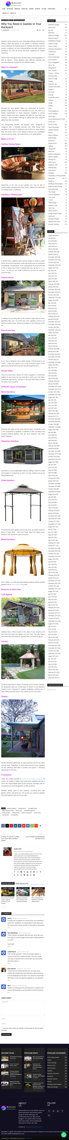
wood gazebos (14, 814)
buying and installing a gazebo (32, 779)
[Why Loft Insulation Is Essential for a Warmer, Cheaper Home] (38, 891)
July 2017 (51, 529)
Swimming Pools (53, 189)
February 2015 (52, 607)
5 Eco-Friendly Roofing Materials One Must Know (35, 837)
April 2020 (51, 440)
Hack (49, 108)
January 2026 (52, 254)
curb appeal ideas (32, 808)
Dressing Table (52, 76)
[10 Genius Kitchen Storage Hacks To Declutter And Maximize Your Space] (4, 1073)
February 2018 (52, 510)
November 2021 (53, 389)
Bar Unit (50, 30)
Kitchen (44, 8)
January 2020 (52, 448)
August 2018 (52, 494)
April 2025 (51, 278)
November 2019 (53, 454)
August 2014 (52, 624)
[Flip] (24, 826)
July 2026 (51, 238)
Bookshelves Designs (54, 41)
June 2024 (51, 305)
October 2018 (52, 489)
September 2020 (53, 427)
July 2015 (51, 594)
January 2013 (52, 675)
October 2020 (52, 424)
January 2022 (52, 384)
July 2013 (51, 659)
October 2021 (52, 392)
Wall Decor (51, 216)
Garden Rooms (51, 690)
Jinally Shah (6, 30)
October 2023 (52, 327)
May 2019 (51, 470)
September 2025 (53, 265)
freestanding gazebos (29, 810)
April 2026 (51, 246)
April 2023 (51, 343)
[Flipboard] (21, 872)
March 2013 (51, 669)
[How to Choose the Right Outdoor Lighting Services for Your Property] (7, 891)
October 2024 (52, 295)
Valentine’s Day (52, 205)
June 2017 (51, 532)
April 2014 (51, 634)
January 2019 (52, 481)
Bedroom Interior (53, 38)
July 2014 (51, 626)
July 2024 (51, 303)
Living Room (51, 8)
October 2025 (52, 262)
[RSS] (15, 875)
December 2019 (53, 451)
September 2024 (53, 297)
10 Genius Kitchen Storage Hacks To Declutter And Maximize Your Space (16, 1074)
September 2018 (53, 491)
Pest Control (52, 170)
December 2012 (53, 678)
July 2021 (51, 400)
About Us (13, 13)
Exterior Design (10, 17)
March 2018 (51, 508)
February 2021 (52, 413)
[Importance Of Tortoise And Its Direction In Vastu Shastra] (27, 1065)
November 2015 (53, 583)
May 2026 (51, 243)
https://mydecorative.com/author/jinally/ (23, 851)
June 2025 (51, 273)
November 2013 (53, 648)
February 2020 (52, 446)
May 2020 (51, 438)
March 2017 (51, 540)
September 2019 (53, 459)
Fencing (50, 81)
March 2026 (51, 249)
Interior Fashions (53, 135)
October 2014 (52, 618)
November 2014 (53, 616)
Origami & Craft (53, 165)
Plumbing (51, 173)
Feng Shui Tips (52, 84)
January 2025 (52, 287)
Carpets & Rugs (52, 43)
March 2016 (51, 572)
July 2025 (51, 270)
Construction (52, 51)
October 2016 (52, 553)
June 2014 (51, 629)
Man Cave (51, 151)
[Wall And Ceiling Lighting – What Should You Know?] (27, 1076)
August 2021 (52, 397)
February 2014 (52, 640)
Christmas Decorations (55, 49)
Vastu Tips (51, 208)
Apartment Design (53, 25)
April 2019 (51, 473)
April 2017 (51, 537)
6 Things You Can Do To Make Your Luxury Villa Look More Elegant (10, 838)
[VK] (28, 826)
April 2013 (51, 667)
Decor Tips (51, 65)
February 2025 (52, 284)
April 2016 (51, 570)
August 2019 (52, 462)
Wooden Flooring (53, 224)
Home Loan (51, 122)
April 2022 (51, 376)
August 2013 (52, 656)
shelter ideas (37, 812)
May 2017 (51, 535)
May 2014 (51, 632)
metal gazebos (16, 584)
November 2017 (53, 518)
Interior (37, 8)
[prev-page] (2, 907)
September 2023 (53, 330)
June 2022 (51, 370)
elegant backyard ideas (8, 810)
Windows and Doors (54, 221)
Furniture (24, 8)
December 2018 (53, 483)
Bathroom (10, 8)
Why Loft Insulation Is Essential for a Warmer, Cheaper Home (37, 899)
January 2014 (52, 642)
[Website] (31, 875)
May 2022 (51, 373)
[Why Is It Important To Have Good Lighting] (27, 1058)
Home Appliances (53, 111)
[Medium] (34, 872)
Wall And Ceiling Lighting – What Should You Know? (38, 1076)
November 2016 (53, 551)
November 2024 (53, 292)
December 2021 (53, 386)
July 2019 (51, 465)
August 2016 (52, 559)
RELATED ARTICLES (8, 883)
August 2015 (52, 591)
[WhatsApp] (32, 826)
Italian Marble (52, 138)
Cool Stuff (51, 54)
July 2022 (51, 367)
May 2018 (51, 502)
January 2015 (52, 610)
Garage (50, 103)
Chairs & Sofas (52, 46)
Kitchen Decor (52, 143)
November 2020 (53, 421)
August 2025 (52, 268)
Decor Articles (52, 60)
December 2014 (53, 613)
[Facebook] (3, 826)
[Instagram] (24, 872)
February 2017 (52, 543)
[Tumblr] (19, 826)
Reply (9, 927)
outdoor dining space (26, 812)
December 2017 (53, 516)
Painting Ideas (52, 167)
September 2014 (53, 621)
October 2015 (52, 586)
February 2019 (52, 478)
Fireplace (51, 89)
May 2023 (51, 341)
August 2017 (52, 527)
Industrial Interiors (53, 130)
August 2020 (52, 429)
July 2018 (51, 497)
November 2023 (53, 324)
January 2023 (52, 351)
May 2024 (51, 308)
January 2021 (52, 416)
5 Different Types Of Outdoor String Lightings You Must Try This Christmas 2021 (38, 1085)
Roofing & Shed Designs (19, 20)
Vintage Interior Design (55, 213)
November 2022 (53, 357)
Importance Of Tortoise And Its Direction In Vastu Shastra (37, 1066)
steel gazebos (5, 814)
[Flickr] (18, 872)
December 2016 (53, 548)
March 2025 (51, 281)
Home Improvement (54, 119)
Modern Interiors (53, 157)
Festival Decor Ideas (54, 87)
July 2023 (51, 335)
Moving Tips (51, 159)
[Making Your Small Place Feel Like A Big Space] (4, 1083)
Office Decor (52, 162)
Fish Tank (51, 92)
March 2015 (51, 605)
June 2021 (51, 403)
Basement (51, 33)
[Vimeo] (24, 875)
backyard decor (22, 808)
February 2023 (52, 349)
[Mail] (31, 872)
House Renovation (53, 127)
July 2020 (51, 432)
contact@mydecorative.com (33, 1127)
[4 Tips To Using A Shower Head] (4, 1065)
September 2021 (53, 394)
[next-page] (5, 907)
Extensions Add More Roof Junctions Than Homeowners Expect (21, 899)
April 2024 (51, 311)
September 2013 (53, 653)
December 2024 (53, 289)
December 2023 (53, 322)
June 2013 (51, 661)
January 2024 (52, 319)
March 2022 (51, 378)
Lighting (50, 146)
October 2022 (52, 359)
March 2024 (51, 314)
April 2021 (51, 408)
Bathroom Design (53, 35)
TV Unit (50, 200)
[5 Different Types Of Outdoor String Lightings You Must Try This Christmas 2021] (27, 1084)
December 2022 (53, 354)
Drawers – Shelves (53, 73)
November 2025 (53, 260)
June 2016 (51, 564)
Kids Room (51, 140)
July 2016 (51, 562)
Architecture (51, 27)
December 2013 (53, 645)
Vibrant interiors (53, 211)
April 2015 (51, 602)
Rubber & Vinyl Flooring (55, 186)
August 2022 (52, 365)
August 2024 (52, 300)
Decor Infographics (53, 62)
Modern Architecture (54, 154)
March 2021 (51, 411)
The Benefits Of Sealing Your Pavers (16, 1057)
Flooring (50, 95)
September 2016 (53, 556)
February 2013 (52, 672)
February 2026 (52, 252)
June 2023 (51, 338)
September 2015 (53, 589)
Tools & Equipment (54, 194)
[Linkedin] (15, 826)
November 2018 (53, 486)
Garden (31, 8)
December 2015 (53, 580)
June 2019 (51, 467)
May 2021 (51, 405)
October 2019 (52, 456)
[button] (65, 9)
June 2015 (51, 597)
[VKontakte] (28, 875)
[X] (7, 826)
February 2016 (52, 575)
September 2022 (53, 362)
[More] (40, 826)
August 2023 (52, 332)
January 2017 (52, 545)
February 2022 (52, 381)
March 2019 (51, 475)
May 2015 (51, 599)
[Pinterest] (11, 826)
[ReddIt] (36, 826)
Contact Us (5, 13)
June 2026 (51, 241)
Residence (51, 181)
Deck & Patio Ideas (54, 57)
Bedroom (17, 8)
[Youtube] (34, 875)
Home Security (52, 124)
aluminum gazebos (11, 808)
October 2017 (52, 521)
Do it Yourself (52, 70)
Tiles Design (51, 192)
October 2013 (52, 651)
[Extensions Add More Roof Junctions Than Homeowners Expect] (23, 891)
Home (3, 8)
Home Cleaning (52, 113)
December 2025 (53, 257)
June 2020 (51, 435)
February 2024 (52, 316)
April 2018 (51, 505)
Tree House (51, 197)
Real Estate (51, 178)
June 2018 (51, 500)
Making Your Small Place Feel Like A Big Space (15, 1083)
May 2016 (51, 567)
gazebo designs (6, 812)
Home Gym (51, 116)
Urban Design (52, 202)
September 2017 (53, 524)
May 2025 (51, 276)
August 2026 (52, 235)
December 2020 (53, 419)
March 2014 (51, 637)
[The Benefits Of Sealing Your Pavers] (4, 1058)
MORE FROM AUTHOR (22, 883)
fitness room (19, 810)
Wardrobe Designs (53, 219)
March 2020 (51, 443)
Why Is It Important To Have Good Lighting (38, 1057)
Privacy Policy (28, 1138)
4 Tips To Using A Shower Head (14, 1064)
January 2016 (52, 578)
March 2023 (51, 346)
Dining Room (52, 68)
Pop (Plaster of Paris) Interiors (57, 176)
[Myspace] (37, 872)
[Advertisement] (47, 4)
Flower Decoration (53, 97)
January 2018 (52, 513)
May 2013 (51, 664)
